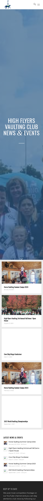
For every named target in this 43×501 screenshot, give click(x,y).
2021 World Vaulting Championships (22, 470)
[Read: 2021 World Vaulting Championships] (5, 471)
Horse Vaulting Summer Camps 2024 (22, 442)
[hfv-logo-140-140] (17, 4)
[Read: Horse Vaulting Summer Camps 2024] (5, 443)
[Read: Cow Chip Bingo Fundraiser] (5, 458)
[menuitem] (33, 4)
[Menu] (38, 4)
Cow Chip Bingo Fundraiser (19, 457)
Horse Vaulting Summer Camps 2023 (22, 464)
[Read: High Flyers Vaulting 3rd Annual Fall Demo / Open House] (5, 449)
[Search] (33, 4)
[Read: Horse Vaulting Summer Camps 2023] (5, 465)
